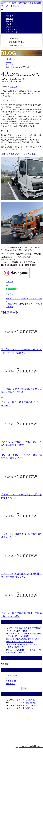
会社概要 (9, 27)
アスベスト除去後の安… (27, 703)
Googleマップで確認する (12, 804)
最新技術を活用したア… (27, 708)
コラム (9, 678)
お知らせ (13, 87)
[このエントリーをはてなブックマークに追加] (7, 287)
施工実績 (9, 19)
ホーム (8, 13)
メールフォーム (9, 48)
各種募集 (9, 21)
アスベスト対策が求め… (27, 700)
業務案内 (9, 16)
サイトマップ (11, 30)
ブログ (8, 24)
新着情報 (11, 681)
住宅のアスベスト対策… (27, 706)
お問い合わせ (11, 32)
